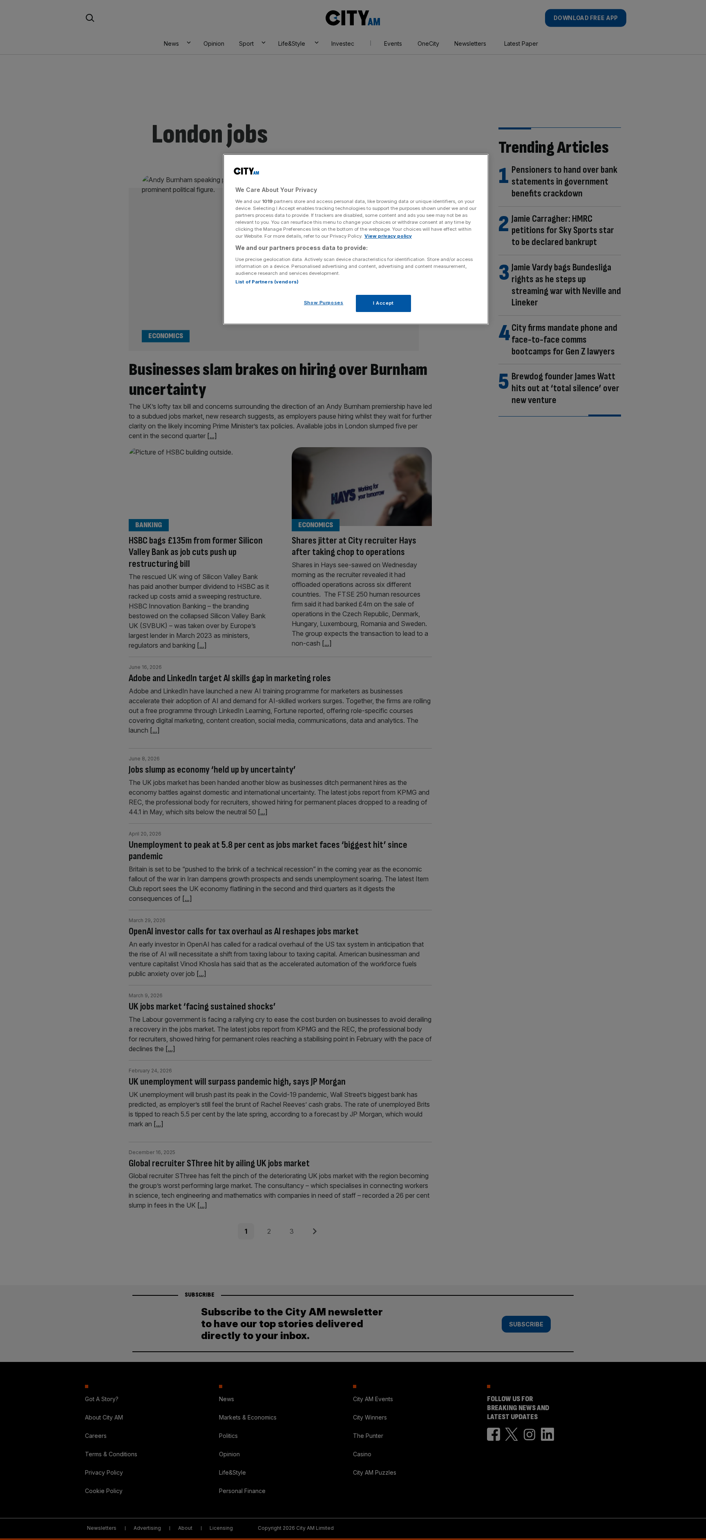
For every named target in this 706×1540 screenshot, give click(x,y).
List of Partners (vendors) (267, 282)
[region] (356, 239)
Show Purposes (323, 302)
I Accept (383, 303)
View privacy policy (388, 236)
